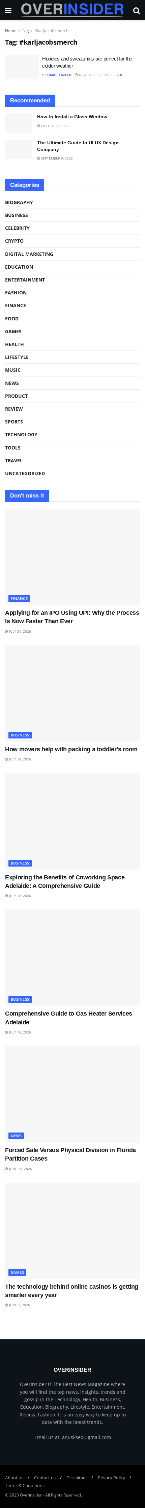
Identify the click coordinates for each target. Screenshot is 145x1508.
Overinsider (31, 1495)
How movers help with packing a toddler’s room (71, 749)
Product (16, 396)
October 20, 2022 (55, 125)
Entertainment (25, 279)
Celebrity (17, 228)
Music (13, 370)
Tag (25, 30)
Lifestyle (17, 357)
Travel (14, 460)
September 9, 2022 (56, 158)
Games (13, 331)
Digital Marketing (29, 254)
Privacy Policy (111, 1478)
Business (16, 215)
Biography (19, 202)
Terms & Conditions (25, 1485)
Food (12, 318)
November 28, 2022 (95, 74)
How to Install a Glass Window (72, 116)
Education (19, 267)
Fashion (16, 292)
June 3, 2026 (19, 1305)
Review (14, 409)
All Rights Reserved (63, 1495)
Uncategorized (25, 473)
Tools (13, 447)
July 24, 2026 (19, 759)
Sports (14, 421)
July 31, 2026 (19, 631)
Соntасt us (45, 1478)
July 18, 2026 (19, 895)
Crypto (14, 241)
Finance (15, 305)
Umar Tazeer (59, 74)
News (12, 383)
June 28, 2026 (20, 1168)
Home (11, 30)
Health (14, 344)
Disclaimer (76, 1478)
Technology (21, 434)
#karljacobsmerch (51, 30)
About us (14, 1478)
